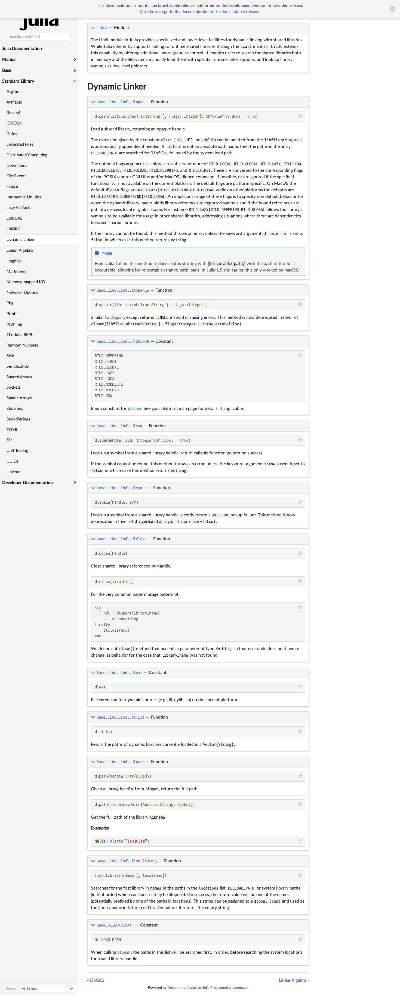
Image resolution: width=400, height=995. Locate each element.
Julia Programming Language (225, 987)
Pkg (10, 303)
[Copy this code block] (300, 115)
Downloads (17, 166)
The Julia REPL (20, 335)
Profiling (14, 324)
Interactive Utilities (24, 197)
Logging (14, 261)
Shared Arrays (19, 377)
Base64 (13, 113)
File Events (16, 176)
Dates (12, 134)
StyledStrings (18, 419)
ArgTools (15, 92)
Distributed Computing (27, 155)
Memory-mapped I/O (26, 282)
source (299, 274)
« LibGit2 (95, 980)
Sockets (14, 387)
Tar (9, 440)
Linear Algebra (20, 250)
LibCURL (14, 218)
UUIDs (13, 461)
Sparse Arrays (19, 398)
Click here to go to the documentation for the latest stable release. (200, 12)
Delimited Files (20, 144)
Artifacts (14, 102)
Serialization (18, 366)
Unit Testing (17, 451)
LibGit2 (13, 229)
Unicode (14, 472)
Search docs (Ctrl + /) (25, 36)
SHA (10, 356)
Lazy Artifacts (19, 208)
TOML (12, 430)
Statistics (15, 409)
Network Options (22, 293)
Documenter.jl (178, 987)
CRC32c (14, 123)
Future (12, 187)
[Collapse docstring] (93, 27)
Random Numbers (23, 345)
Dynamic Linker (21, 240)
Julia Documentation (22, 48)
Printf (12, 314)
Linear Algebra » (294, 980)
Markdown (16, 272)
